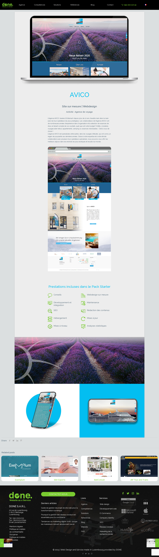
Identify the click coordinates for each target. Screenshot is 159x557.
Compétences (86, 509)
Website (84, 527)
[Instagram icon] (92, 554)
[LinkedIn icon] (89, 554)
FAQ (83, 531)
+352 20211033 (18, 518)
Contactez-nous (58, 494)
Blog (83, 522)
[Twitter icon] (86, 554)
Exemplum (20, 480)
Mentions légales (16, 526)
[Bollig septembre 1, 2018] (6, 543)
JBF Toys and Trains (139, 480)
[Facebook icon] (83, 554)
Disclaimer (13, 535)
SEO (101, 522)
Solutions (85, 513)
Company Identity (107, 518)
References (85, 518)
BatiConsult (99, 480)
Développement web (108, 509)
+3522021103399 (19, 520)
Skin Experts (59, 480)
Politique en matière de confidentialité (17, 530)
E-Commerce (105, 513)
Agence (84, 504)
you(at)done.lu (20, 522)
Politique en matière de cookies (17, 538)
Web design (104, 504)
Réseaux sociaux (106, 527)
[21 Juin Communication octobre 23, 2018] (153, 543)
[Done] (7, 5)
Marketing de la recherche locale (106, 532)
